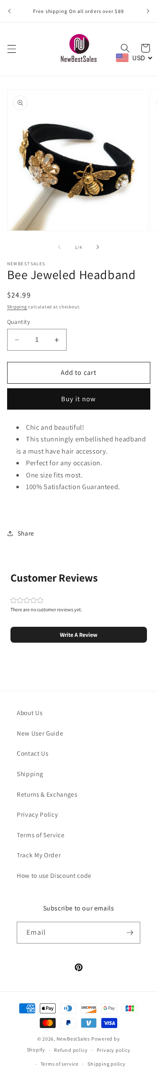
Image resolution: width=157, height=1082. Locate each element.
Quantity (19, 322)
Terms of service (60, 1064)
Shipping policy (107, 1064)
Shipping (17, 307)
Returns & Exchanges (47, 794)
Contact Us (33, 753)
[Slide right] (98, 247)
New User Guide (40, 733)
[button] (11, 49)
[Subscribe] (130, 933)
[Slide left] (59, 247)
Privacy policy (114, 1050)
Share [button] (26, 533)
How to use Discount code (54, 875)
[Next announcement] (148, 11)
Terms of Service (41, 835)
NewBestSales (73, 1039)
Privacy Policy (37, 814)
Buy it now (78, 398)
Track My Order (39, 855)
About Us (29, 712)
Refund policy (71, 1050)
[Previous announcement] (9, 11)
